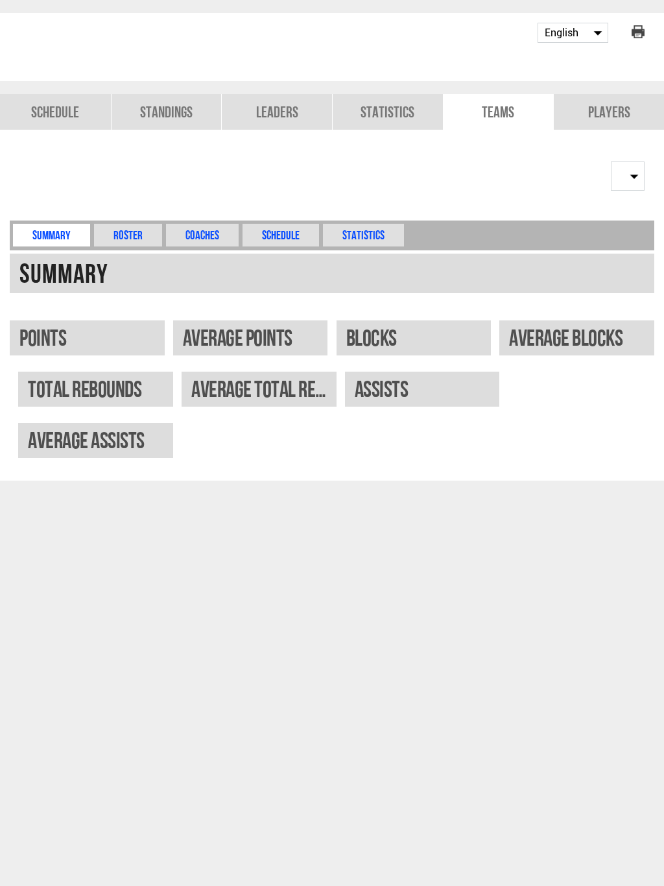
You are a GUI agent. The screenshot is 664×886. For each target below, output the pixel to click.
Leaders (277, 112)
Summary (51, 235)
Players (609, 112)
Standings (166, 112)
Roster (128, 235)
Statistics (387, 112)
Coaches (202, 235)
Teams (498, 112)
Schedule (55, 112)
